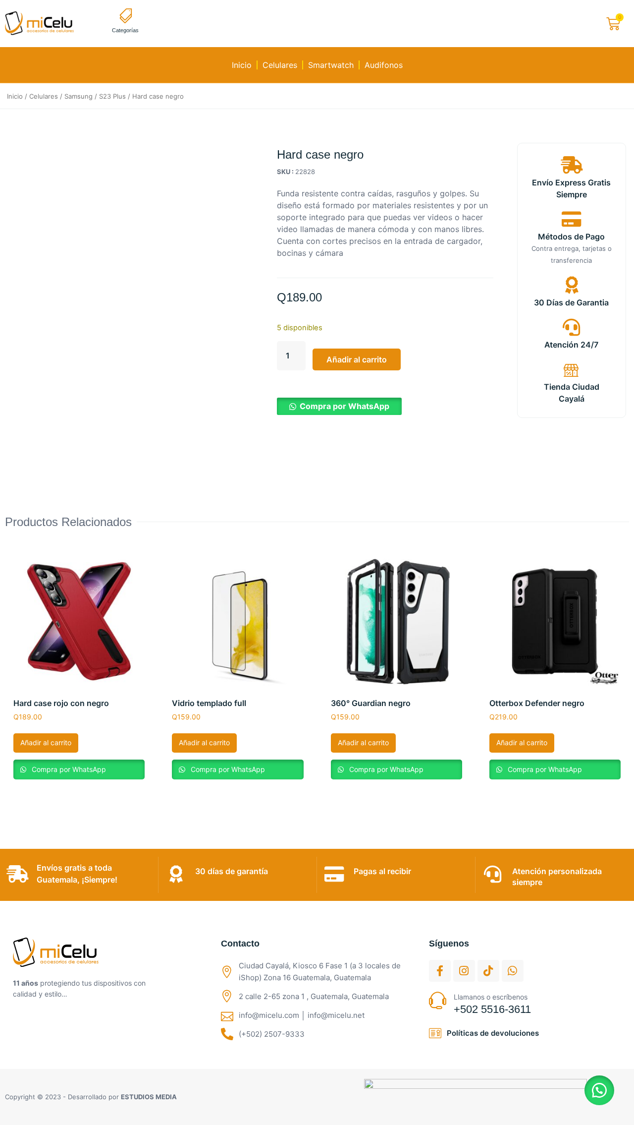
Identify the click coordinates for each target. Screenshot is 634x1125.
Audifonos (384, 65)
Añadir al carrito (356, 359)
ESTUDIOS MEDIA (149, 1097)
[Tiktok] (488, 971)
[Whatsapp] (513, 971)
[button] (339, 406)
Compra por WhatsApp (344, 406)
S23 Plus (112, 96)
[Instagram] (464, 971)
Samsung (78, 96)
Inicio (242, 65)
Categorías (125, 30)
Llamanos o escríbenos (491, 997)
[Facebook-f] (440, 971)
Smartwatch (331, 65)
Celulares (280, 65)
